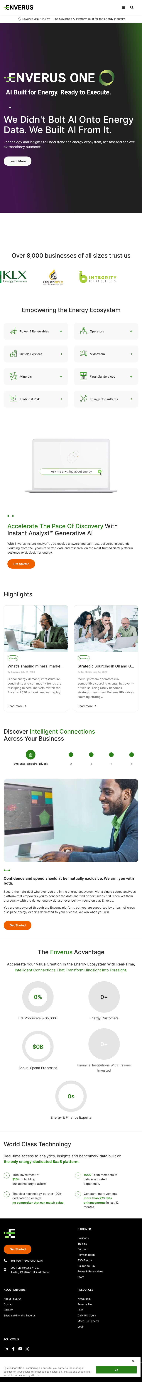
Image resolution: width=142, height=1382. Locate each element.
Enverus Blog (85, 1304)
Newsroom (84, 1298)
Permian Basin (86, 1254)
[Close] (133, 1361)
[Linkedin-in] (6, 1348)
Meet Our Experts (88, 1321)
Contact (8, 1304)
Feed (81, 1309)
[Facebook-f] (13, 1348)
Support (82, 1249)
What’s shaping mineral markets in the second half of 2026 (59, 666)
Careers (8, 1309)
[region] (70, 1369)
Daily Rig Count (87, 1315)
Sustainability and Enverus (20, 1315)
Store (81, 1276)
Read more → (17, 706)
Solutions (83, 1238)
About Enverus (12, 1298)
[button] (132, 7)
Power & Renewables (90, 1271)
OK (116, 1369)
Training (82, 1243)
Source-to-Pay (86, 1265)
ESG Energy (85, 1260)
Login (81, 1326)
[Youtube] (20, 1348)
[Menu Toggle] (123, 7)
